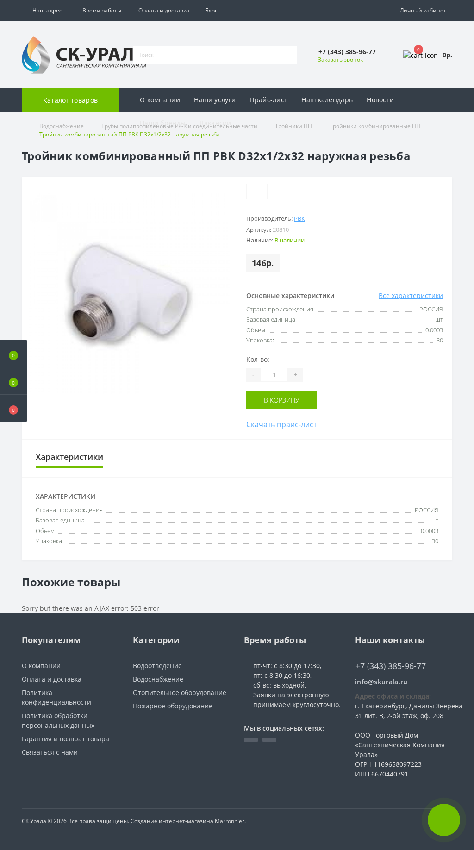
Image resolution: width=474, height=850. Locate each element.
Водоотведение (157, 665)
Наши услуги (215, 99)
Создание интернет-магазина (172, 821)
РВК (299, 218)
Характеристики (69, 456)
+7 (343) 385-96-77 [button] (391, 666)
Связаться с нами (50, 752)
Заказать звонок (340, 59)
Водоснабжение (158, 679)
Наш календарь (327, 99)
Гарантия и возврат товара (65, 738)
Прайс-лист (268, 99)
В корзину (281, 400)
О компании (160, 99)
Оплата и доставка (163, 10)
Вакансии (215, 122)
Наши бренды (163, 122)
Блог (211, 10)
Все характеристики (411, 295)
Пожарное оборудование (172, 705)
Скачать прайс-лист (281, 424)
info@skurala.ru (381, 681)
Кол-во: (257, 359)
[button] (101, 10)
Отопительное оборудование (179, 692)
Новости (380, 99)
